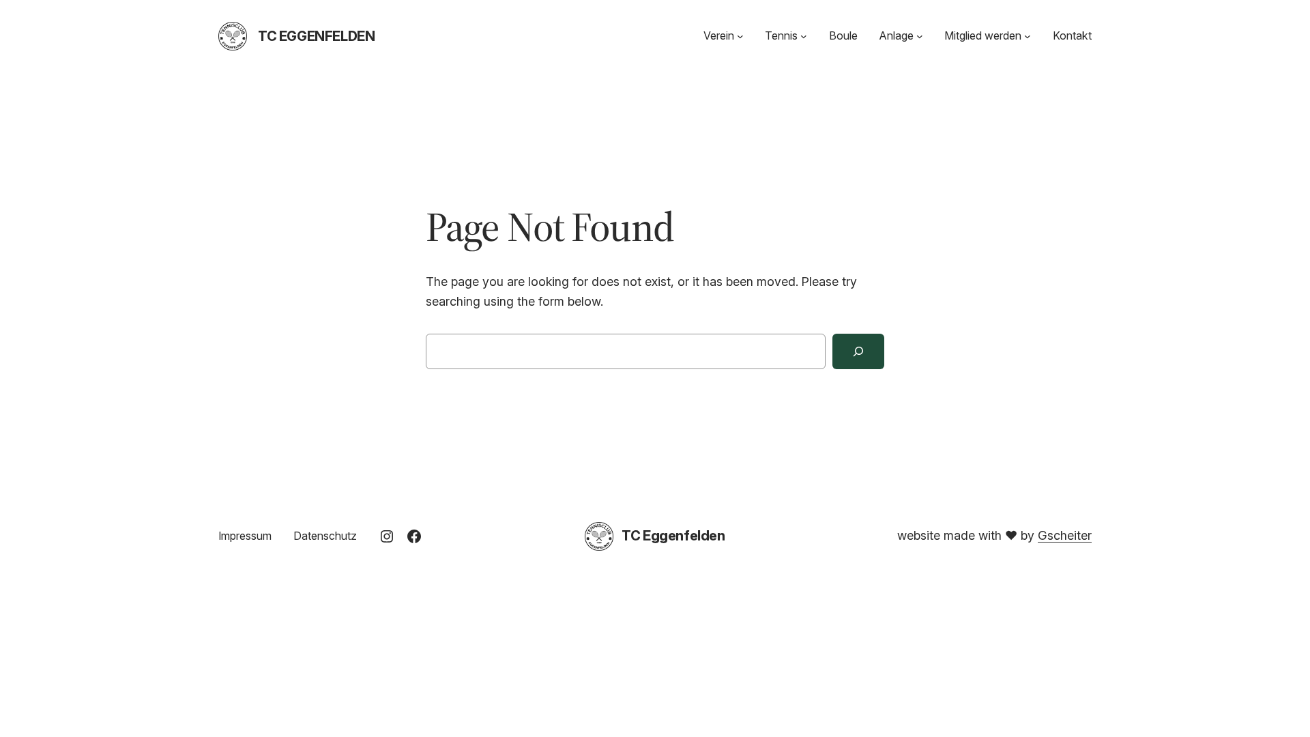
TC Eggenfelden (316, 36)
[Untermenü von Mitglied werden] (1027, 36)
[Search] (858, 351)
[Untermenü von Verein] (740, 36)
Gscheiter (1065, 535)
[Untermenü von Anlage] (919, 36)
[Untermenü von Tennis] (803, 36)
